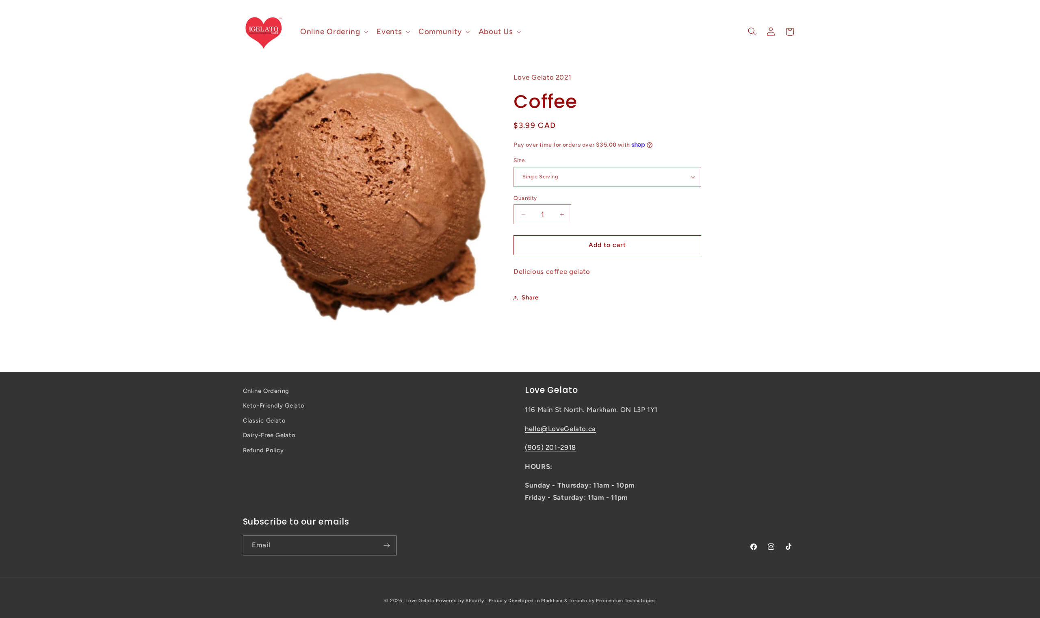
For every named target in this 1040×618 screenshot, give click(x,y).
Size (519, 160)
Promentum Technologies (625, 600)
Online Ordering (266, 391)
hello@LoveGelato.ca (560, 429)
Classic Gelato (264, 420)
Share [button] (530, 297)
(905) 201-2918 (550, 447)
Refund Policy (263, 450)
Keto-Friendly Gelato (274, 405)
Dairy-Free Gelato (269, 435)
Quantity (525, 198)
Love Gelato (419, 600)
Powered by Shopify (460, 600)
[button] (333, 31)
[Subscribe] (386, 545)
